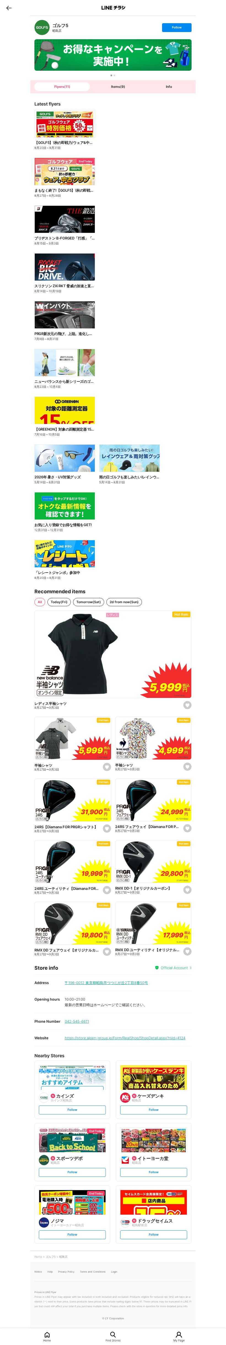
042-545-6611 (77, 1021)
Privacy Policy (66, 1271)
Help (50, 1271)
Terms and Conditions (93, 1271)
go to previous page (9, 7)
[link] (42, 27)
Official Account (174, 968)
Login (114, 1271)
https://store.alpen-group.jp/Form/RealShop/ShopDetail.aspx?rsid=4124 (125, 1038)
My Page (179, 1340)
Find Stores (113, 1340)
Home (47, 1340)
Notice (38, 1271)
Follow (177, 28)
